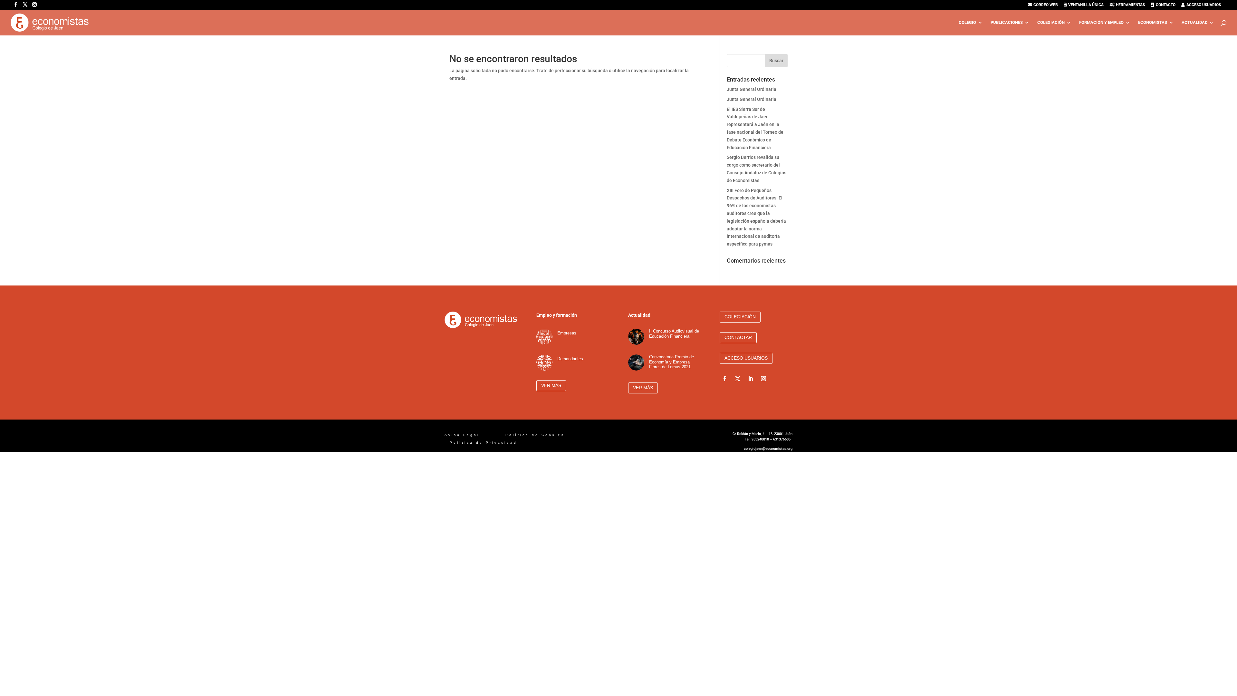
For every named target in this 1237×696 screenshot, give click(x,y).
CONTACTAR (738, 337)
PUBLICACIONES (1007, 22)
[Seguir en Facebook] (725, 378)
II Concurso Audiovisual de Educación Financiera (674, 334)
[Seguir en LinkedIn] (750, 378)
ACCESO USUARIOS (1203, 5)
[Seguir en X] (738, 378)
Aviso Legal (463, 435)
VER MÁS (551, 385)
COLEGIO (967, 22)
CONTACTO (1165, 5)
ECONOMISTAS (1152, 22)
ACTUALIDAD (1194, 22)
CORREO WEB (1045, 5)
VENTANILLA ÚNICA (1086, 5)
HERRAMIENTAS (1130, 5)
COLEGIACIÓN (1051, 22)
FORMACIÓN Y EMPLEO (1101, 22)
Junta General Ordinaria (751, 89)
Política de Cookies (536, 435)
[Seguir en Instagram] (763, 378)
